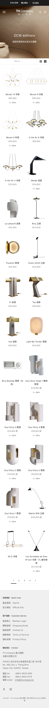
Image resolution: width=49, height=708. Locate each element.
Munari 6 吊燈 (12, 137)
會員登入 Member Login (14, 621)
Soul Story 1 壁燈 (13, 513)
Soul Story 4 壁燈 (36, 427)
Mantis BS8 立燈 (36, 513)
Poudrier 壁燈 (12, 263)
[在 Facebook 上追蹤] (4, 689)
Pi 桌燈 (12, 302)
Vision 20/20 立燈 (36, 263)
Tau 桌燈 (36, 302)
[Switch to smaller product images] (45, 61)
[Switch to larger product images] (41, 61)
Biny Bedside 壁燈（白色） (12, 382)
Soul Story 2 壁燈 (36, 470)
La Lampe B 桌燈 (12, 223)
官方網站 (36, 3)
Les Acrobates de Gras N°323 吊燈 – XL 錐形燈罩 (36, 559)
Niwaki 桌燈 (36, 180)
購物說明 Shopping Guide (15, 625)
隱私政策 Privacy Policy (14, 639)
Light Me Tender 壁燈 (36, 341)
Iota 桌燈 (12, 341)
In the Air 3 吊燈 (12, 180)
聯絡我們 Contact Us (13, 630)
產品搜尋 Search (11, 603)
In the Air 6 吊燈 (36, 137)
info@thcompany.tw (24, 680)
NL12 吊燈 (12, 556)
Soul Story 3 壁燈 (12, 470)
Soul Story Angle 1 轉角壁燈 (36, 382)
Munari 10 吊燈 (13, 94)
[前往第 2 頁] (35, 581)
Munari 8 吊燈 (36, 94)
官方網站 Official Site (13, 607)
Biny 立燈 (36, 223)
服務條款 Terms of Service (16, 634)
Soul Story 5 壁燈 (12, 427)
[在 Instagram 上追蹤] (10, 689)
